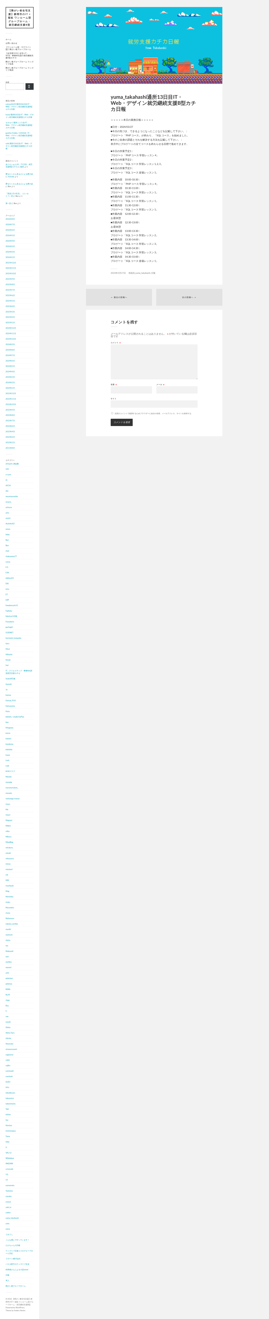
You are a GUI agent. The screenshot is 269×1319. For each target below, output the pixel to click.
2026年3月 (10, 246)
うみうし (9, 1234)
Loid (7, 766)
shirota (8, 1038)
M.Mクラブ (10, 771)
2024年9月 (10, 344)
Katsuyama (10, 706)
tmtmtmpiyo (11, 1131)
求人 (7, 1280)
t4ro (7, 1087)
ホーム (8, 39)
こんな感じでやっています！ (17, 1240)
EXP (7, 600)
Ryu (7, 1005)
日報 (7, 1275)
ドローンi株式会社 (13, 1258)
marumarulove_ (12, 787)
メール (160, 384)
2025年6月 (10, 295)
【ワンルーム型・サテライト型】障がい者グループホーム (18, 48)
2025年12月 (11, 263)
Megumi (9, 820)
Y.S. (7, 1174)
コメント (116, 343)
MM (7, 880)
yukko (8, 1212)
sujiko (8, 1065)
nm (7, 946)
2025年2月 (10, 317)
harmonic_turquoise (13, 638)
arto (7, 513)
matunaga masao (12, 798)
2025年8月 (10, 284)
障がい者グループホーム (16, 1286)
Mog (7, 891)
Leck (7, 760)
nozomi (8, 967)
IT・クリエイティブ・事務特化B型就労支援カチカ (19, 672)
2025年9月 (10, 279)
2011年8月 (10, 448)
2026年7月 (10, 224)
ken (7, 722)
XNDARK (9, 1163)
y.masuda (9, 1169)
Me (7, 809)
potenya (9, 984)
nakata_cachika (12, 924)
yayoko (8, 1196)
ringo (8, 1000)
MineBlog (9, 842)
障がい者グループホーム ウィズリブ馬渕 (20, 69)
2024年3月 (10, 377)
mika (8, 831)
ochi (7, 973)
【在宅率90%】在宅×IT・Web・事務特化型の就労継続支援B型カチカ (20, 55)
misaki (8, 853)
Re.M (8, 995)
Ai (6, 480)
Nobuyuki (9, 951)
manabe (9, 782)
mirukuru (9, 847)
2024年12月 (11, 328)
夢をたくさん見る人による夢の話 (19, 174)
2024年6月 (10, 361)
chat (7, 551)
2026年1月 (10, 257)
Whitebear (10, 1158)
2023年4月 (10, 431)
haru (7, 643)
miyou (8, 864)
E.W (7, 572)
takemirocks (11, 1104)
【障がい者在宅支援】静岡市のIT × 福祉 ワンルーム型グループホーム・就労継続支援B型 (19, 17)
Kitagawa (9, 728)
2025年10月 (11, 273)
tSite (7, 1142)
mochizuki (10, 886)
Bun (7, 540)
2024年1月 (10, 388)
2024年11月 (11, 333)
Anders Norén (19, 1310)
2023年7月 (10, 420)
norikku (9, 962)
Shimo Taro (10, 1033)
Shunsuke (9, 1044)
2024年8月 (10, 350)
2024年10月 (11, 339)
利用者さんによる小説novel (17, 1269)
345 (7, 469)
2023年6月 (10, 426)
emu (7, 589)
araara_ (9, 502)
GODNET (9, 632)
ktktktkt (9, 749)
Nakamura (10, 918)
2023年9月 (10, 410)
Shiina (8, 1027)
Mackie (8, 777)
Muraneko (10, 907)
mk (7, 875)
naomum (9, 935)
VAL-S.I (8, 1153)
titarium (9, 1125)
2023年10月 (11, 404)
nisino (8, 940)
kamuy (8, 695)
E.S (7, 567)
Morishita (9, 896)
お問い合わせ (11, 43)
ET (7, 594)
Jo (6, 689)
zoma (8, 1229)
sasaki (8, 1022)
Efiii (7, 583)
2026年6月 (10, 230)
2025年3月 (10, 312)
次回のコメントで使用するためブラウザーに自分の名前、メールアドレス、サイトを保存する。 (154, 413)
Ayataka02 (10, 523)
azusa (8, 529)
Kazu (8, 711)
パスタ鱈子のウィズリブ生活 (17, 1264)
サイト (114, 398)
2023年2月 (10, 437)
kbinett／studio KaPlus (15, 717)
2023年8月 (10, 415)
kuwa (8, 755)
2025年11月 (11, 268)
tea (7, 1120)
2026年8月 (10, 219)
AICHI (8, 485)
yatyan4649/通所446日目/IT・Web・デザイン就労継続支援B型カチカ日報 (19, 106)
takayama (10, 1098)
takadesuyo (10, 1093)
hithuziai (9, 654)
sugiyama (9, 1055)
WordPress (20, 1307)
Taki (7, 1109)
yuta (7, 1223)
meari (8, 815)
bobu (8, 534)
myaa (8, 913)
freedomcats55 (12, 605)
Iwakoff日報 (10, 679)
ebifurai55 (10, 578)
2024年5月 (10, 366)
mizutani (9, 869)
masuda (11, 176)
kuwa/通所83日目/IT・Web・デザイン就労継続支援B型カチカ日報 (20, 115)
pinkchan (9, 978)
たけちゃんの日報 (13, 1245)
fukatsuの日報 (11, 616)
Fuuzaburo (10, 621)
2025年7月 (10, 290)
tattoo (8, 1114)
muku (8, 902)
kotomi (8, 738)
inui (7, 665)
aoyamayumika (12, 496)
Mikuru (8, 837)
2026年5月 (10, 235)
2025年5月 (10, 301)
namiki (8, 929)
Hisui (8, 649)
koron (8, 733)
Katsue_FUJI (11, 700)
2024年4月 (10, 371)
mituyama (10, 858)
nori (7, 956)
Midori (8, 826)
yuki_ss (8, 1207)
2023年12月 (11, 393)
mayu (8, 804)
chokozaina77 (11, 556)
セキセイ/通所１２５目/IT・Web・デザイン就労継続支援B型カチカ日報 (19, 125)
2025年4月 (10, 306)
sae (7, 1016)
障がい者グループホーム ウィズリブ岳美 (20, 63)
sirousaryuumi (11, 1049)
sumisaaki (10, 1071)
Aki (7, 491)
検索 (7, 82)
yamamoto (10, 1185)
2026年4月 (10, 241)
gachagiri (9, 627)
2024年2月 (10, 382)
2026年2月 (10, 252)
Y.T (7, 1180)
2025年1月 (10, 322)
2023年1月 (10, 442)
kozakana (9, 744)
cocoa (8, 562)
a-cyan (8, 474)
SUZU (8, 1082)
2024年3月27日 (118, 273)
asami (8, 518)
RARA (8, 989)
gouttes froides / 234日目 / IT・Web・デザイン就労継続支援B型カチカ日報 (19, 135)
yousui (8, 1202)
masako (9, 793)
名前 (114, 384)
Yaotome (9, 1191)
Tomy (8, 1136)
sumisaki (9, 1076)
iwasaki (9, 684)
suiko (8, 1060)
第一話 (8, 203)
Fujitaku (9, 611)
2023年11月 (11, 399)
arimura (9, 507)
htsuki (8, 660)
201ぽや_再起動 (12, 464)
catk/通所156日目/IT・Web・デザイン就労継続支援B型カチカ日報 (19, 146)
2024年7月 (10, 355)
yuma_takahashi (12, 1218)
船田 (22, 167)
